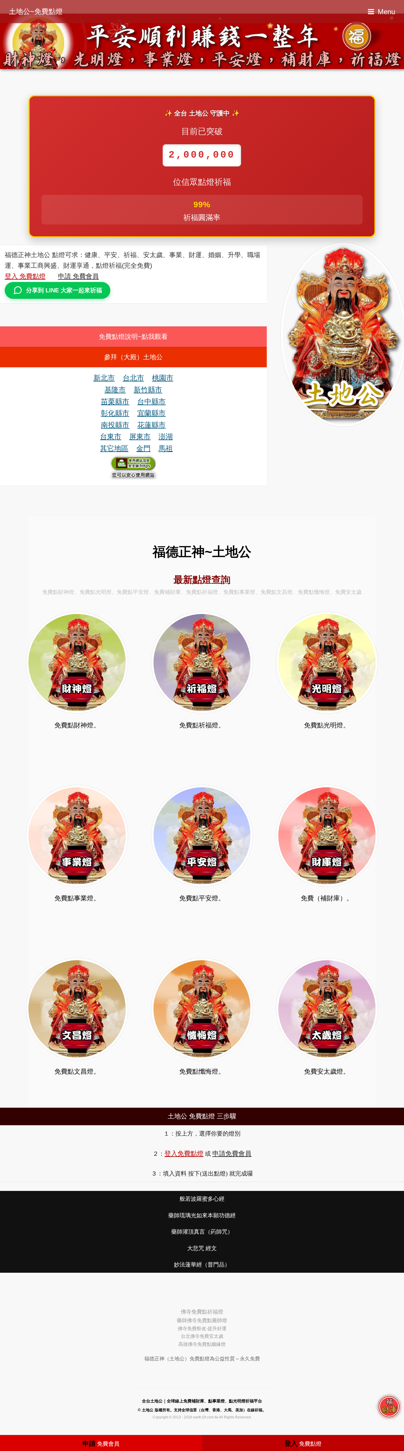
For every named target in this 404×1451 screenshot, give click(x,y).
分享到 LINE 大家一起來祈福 (64, 290)
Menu (386, 12)
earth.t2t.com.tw (205, 1417)
